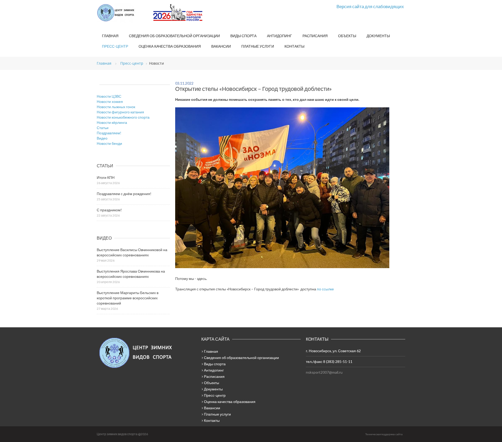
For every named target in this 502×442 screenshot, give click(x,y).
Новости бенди (109, 143)
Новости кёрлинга (112, 122)
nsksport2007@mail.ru (324, 372)
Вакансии (221, 46)
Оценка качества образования (170, 46)
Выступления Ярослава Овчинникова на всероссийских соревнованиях (131, 274)
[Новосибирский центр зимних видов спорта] (123, 13)
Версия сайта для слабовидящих (370, 6)
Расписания (315, 36)
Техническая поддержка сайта (384, 434)
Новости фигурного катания (120, 112)
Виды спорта (243, 36)
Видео (102, 138)
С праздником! (109, 210)
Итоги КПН (106, 177)
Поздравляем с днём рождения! (124, 193)
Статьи (103, 127)
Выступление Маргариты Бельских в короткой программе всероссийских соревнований (127, 297)
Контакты (294, 46)
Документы (378, 36)
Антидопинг (279, 36)
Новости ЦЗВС (109, 96)
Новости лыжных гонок (116, 106)
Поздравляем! (109, 133)
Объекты (347, 36)
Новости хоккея (110, 101)
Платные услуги (257, 46)
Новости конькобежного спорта (123, 117)
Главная (110, 36)
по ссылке (325, 289)
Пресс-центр (115, 46)
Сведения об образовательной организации (174, 36)
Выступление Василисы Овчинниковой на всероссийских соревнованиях (132, 252)
